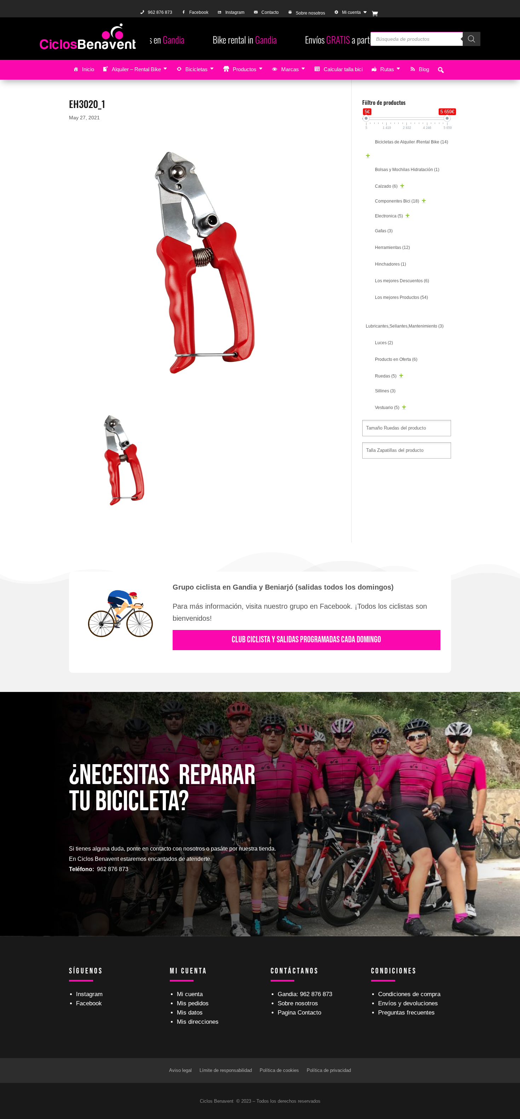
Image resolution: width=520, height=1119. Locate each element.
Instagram (234, 12)
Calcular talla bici (343, 69)
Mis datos (190, 1012)
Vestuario (387, 407)
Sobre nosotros (310, 13)
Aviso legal (180, 1070)
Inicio (88, 69)
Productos (244, 69)
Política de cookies (279, 1070)
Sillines (385, 390)
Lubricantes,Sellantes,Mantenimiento (405, 326)
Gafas (384, 230)
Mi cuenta (351, 12)
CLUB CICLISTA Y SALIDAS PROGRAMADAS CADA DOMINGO (306, 639)
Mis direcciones (198, 1021)
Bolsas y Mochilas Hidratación (407, 169)
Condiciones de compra (409, 994)
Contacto (270, 12)
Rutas (387, 69)
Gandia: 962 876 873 (305, 994)
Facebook (198, 12)
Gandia (173, 39)
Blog (424, 69)
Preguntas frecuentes (406, 1012)
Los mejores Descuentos (402, 280)
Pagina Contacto (299, 1012)
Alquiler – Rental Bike (136, 69)
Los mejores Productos (401, 297)
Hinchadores (390, 264)
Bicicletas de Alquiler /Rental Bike (411, 142)
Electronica (389, 216)
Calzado (386, 186)
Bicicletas (196, 69)
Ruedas (386, 376)
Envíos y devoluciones (408, 1003)
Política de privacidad (329, 1070)
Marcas (290, 69)
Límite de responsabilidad (226, 1070)
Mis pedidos (193, 1003)
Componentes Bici (397, 201)
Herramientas (392, 247)
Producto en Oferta (396, 359)
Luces (384, 342)
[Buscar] (471, 39)
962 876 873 (160, 12)
